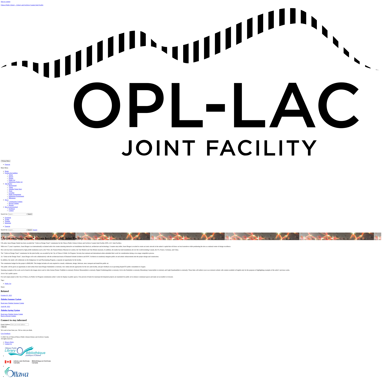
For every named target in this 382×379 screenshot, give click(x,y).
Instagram (8, 223)
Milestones (12, 198)
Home (7, 171)
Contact (11, 210)
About (11, 175)
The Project (8, 184)
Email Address (5, 324)
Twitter (7, 219)
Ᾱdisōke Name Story (15, 189)
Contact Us (8, 344)
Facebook (8, 217)
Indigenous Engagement (16, 196)
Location (11, 193)
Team (10, 191)
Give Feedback (5, 333)
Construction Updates (15, 201)
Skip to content (5, 1)
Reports (11, 205)
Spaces (11, 176)
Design (11, 178)
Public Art (12, 180)
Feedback (12, 209)
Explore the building (11, 173)
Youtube (7, 221)
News (6, 200)
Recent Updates (14, 203)
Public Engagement (15, 194)
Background (13, 185)
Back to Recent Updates (8, 316)
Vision (11, 187)
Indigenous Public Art (15, 182)
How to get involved (11, 207)
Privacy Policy (9, 342)
